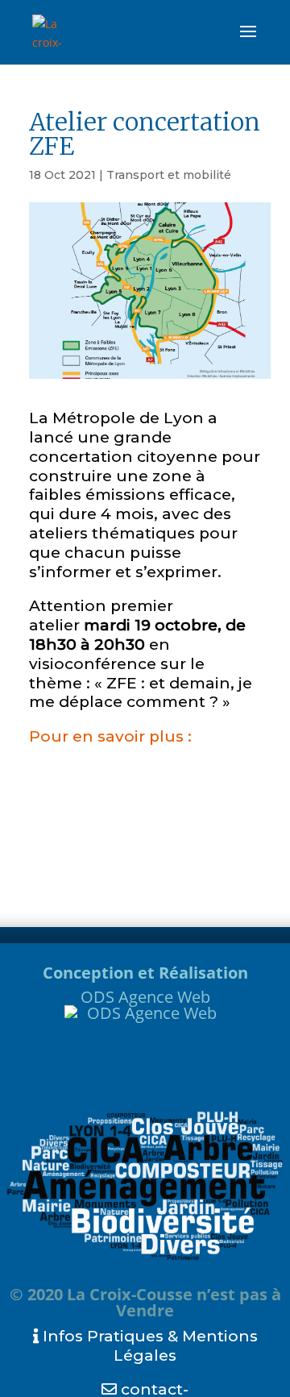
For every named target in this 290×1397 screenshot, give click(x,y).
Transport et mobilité (168, 175)
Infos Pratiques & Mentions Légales (148, 1346)
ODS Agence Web (145, 997)
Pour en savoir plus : (110, 736)
